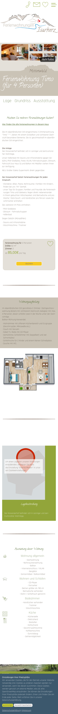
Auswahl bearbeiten (23, 705)
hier (37, 464)
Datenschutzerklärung (11, 710)
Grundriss (23, 101)
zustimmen (7, 705)
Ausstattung (44, 101)
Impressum (26, 710)
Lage (7, 101)
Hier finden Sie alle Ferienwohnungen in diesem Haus (25, 124)
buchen (29, 263)
